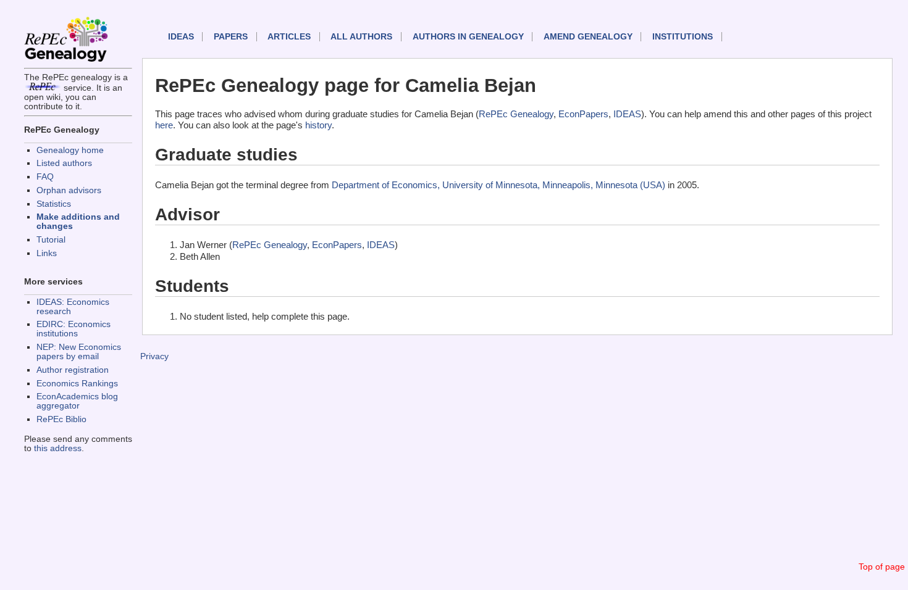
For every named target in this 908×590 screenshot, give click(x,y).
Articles (289, 36)
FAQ (45, 176)
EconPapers (583, 114)
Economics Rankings (77, 383)
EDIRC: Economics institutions (73, 329)
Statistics (53, 204)
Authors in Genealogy (468, 36)
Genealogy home (70, 150)
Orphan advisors (68, 190)
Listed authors (64, 163)
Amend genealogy (588, 36)
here (164, 125)
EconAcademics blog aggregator (77, 401)
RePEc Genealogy (516, 114)
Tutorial (50, 239)
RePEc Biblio (61, 419)
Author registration (72, 370)
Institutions (682, 36)
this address (58, 448)
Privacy (154, 356)
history (318, 125)
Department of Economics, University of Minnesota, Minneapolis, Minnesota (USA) (498, 185)
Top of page (882, 566)
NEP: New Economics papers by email (78, 352)
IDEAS (181, 36)
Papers (231, 36)
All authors (361, 36)
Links (46, 253)
